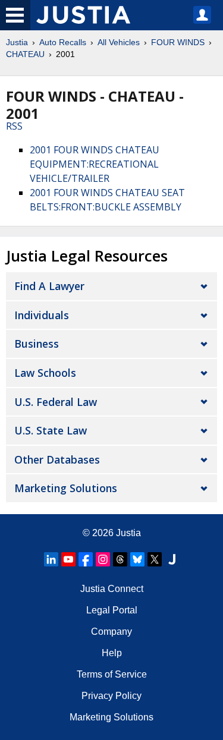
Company (111, 631)
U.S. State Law (50, 430)
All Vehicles (119, 42)
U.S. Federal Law (55, 402)
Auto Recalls (62, 42)
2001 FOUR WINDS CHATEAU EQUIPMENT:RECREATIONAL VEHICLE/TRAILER (94, 164)
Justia (17, 42)
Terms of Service (112, 674)
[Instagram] (103, 559)
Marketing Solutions (65, 488)
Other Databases (57, 459)
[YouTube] (68, 559)
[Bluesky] (137, 559)
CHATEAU (25, 54)
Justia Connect (111, 589)
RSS (14, 126)
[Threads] (120, 559)
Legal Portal (111, 610)
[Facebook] (85, 559)
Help (112, 653)
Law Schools (45, 373)
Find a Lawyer (49, 286)
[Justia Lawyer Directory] (172, 559)
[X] (154, 559)
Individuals (41, 315)
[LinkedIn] (51, 559)
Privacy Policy (111, 696)
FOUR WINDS (178, 42)
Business (36, 343)
